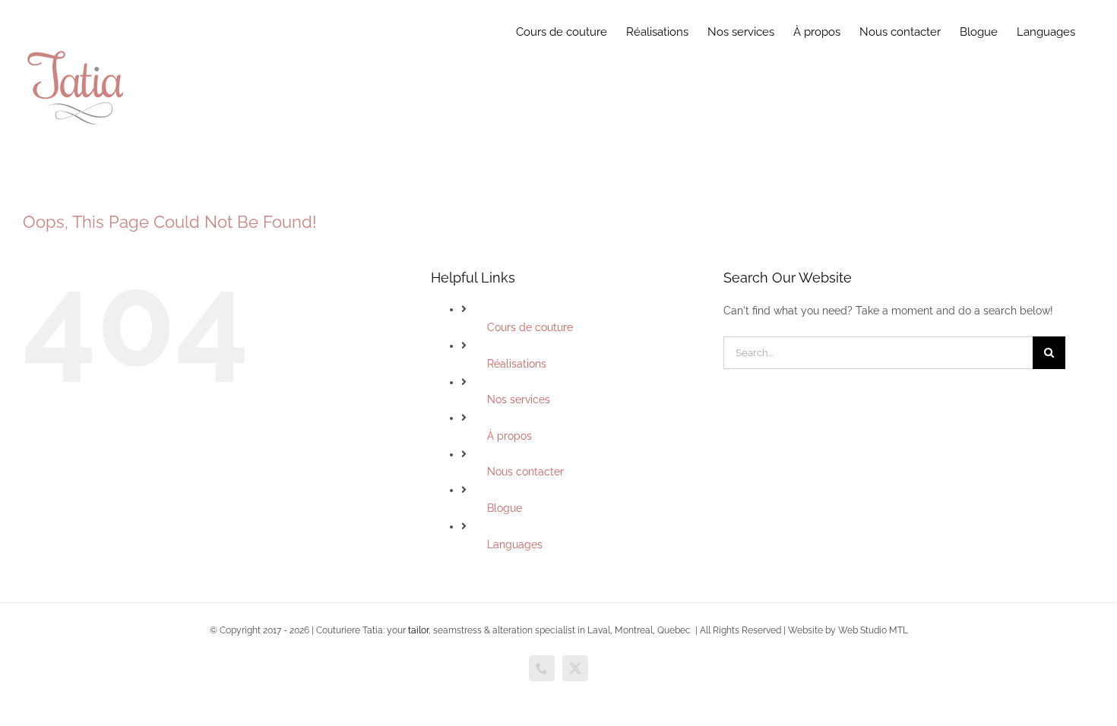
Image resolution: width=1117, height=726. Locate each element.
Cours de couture (530, 327)
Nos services (518, 399)
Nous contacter (525, 472)
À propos (509, 436)
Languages (515, 544)
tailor (418, 630)
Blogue (504, 508)
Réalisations (516, 364)
